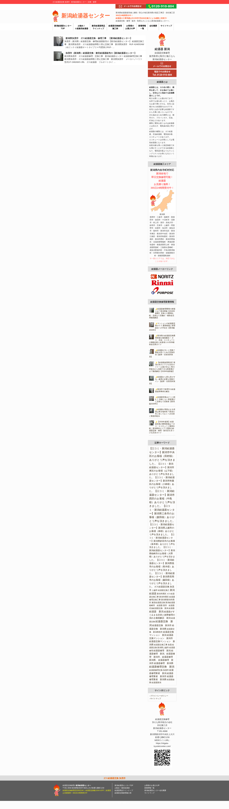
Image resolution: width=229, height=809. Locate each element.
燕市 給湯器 (168, 605)
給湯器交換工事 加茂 (163, 645)
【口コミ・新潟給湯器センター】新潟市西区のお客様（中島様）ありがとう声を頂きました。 (162, 498)
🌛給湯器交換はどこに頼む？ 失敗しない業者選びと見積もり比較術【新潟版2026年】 (162, 400)
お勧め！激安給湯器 (122, 788)
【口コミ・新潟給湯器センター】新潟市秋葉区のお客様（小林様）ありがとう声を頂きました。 (162, 484)
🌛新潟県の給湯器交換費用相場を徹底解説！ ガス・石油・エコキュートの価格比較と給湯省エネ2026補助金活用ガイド (162, 340)
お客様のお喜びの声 (151, 785)
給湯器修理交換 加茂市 (159, 670)
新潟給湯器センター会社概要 (155, 790)
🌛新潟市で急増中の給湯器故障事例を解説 (165, 390)
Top (223, 803)
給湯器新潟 (156, 682)
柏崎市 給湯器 (156, 605)
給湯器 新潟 (156, 611)
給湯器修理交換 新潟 (161, 666)
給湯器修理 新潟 (162, 650)
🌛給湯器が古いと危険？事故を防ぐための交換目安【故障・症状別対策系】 (162, 353)
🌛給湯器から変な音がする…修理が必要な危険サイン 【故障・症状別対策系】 (162, 380)
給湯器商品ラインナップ (124, 790)
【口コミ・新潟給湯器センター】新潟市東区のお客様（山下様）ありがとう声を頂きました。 (161, 471)
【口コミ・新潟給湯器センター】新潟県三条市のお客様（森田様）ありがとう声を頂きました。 (162, 513)
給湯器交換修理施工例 (123, 793)
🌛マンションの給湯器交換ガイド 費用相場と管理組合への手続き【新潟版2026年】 (162, 326)
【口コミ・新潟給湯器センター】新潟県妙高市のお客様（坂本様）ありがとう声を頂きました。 (162, 540)
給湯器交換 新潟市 (162, 625)
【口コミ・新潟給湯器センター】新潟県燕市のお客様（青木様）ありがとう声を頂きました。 (161, 567)
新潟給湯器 (170, 602)
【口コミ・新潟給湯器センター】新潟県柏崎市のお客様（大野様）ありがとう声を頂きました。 (162, 553)
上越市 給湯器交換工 (160, 590)
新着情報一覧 (149, 788)
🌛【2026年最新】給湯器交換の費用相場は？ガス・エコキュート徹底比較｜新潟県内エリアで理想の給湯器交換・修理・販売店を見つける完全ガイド (162, 427)
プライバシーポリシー (158, 696)
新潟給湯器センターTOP (124, 785)
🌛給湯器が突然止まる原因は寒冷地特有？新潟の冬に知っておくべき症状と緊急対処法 (162, 412)
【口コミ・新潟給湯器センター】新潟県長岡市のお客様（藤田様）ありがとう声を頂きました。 (162, 580)
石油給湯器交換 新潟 (158, 608)
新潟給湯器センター (85, 16)
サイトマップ (155, 698)
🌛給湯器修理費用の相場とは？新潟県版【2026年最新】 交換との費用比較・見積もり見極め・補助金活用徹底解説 (162, 313)
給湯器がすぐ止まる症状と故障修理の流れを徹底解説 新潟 (162, 614)
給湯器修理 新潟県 (163, 663)
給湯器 (171, 608)
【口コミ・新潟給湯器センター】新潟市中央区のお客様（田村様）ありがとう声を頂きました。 (162, 456)
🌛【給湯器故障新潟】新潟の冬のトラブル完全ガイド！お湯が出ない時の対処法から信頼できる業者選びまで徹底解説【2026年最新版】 (162, 366)
